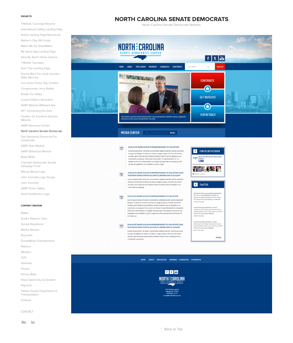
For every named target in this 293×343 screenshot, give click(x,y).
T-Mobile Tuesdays (32, 63)
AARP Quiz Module (32, 146)
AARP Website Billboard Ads (38, 105)
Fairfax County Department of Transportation (39, 292)
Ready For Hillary (31, 94)
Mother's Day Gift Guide (35, 40)
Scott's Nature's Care (34, 219)
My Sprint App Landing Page (38, 51)
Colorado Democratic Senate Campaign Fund (38, 164)
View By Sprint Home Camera (39, 57)
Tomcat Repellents (32, 224)
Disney (25, 269)
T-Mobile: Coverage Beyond (38, 24)
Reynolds (26, 235)
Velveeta (26, 263)
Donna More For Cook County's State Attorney (40, 75)
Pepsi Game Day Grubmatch (38, 280)
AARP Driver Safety (33, 188)
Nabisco (26, 246)
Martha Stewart (30, 230)
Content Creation (31, 205)
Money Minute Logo (33, 172)
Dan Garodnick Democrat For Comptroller (39, 138)
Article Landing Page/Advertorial (40, 35)
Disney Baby (28, 274)
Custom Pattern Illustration (37, 100)
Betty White (28, 157)
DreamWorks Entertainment (37, 241)
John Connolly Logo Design (38, 177)
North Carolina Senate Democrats (41, 131)
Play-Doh (26, 285)
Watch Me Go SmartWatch (36, 46)
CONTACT (27, 312)
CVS (23, 257)
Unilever (26, 300)
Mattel (24, 213)
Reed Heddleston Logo (35, 194)
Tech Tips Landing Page (35, 68)
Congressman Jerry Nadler (37, 88)
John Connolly (30, 183)
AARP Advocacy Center (35, 125)
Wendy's (26, 252)
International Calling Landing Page (42, 29)
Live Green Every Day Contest (39, 83)
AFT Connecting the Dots (36, 111)
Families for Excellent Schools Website (39, 118)
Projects (26, 16)
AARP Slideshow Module (36, 151)
